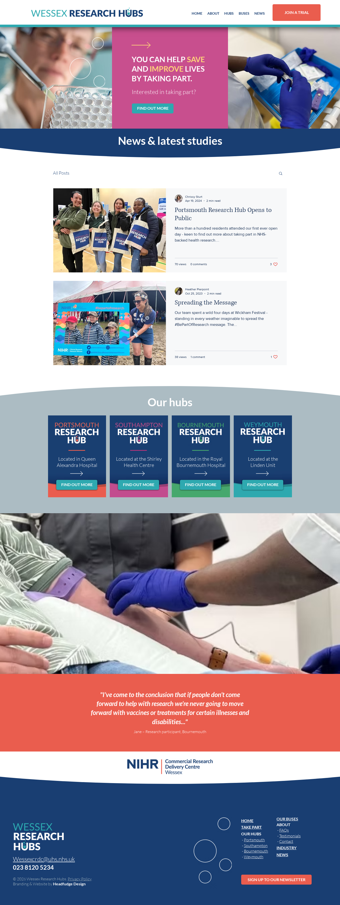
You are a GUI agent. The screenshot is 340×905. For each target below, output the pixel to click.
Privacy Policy (79, 878)
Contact (286, 841)
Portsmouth (254, 839)
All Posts (61, 173)
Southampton (256, 845)
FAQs (284, 830)
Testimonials (290, 835)
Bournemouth (256, 851)
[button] (213, 13)
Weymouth (253, 856)
